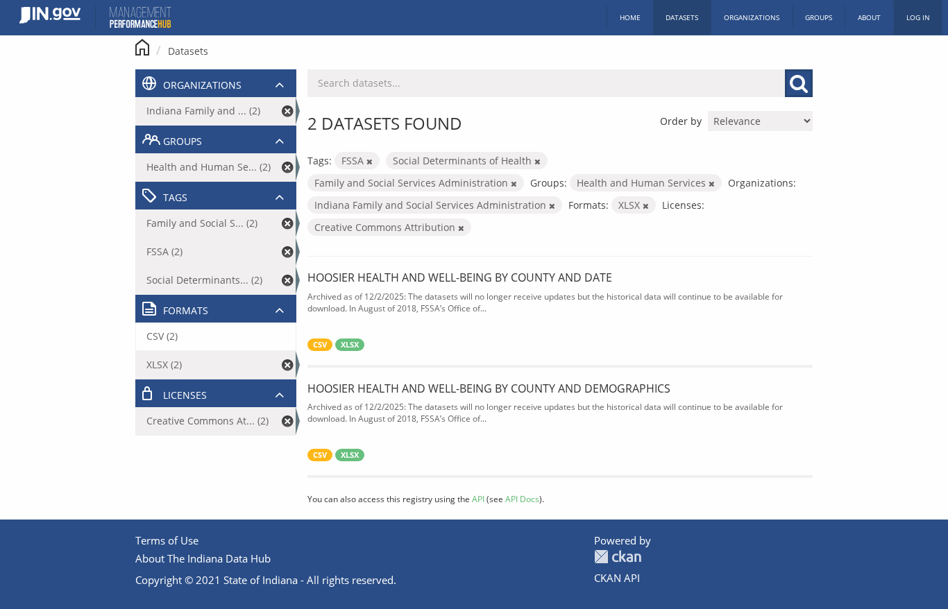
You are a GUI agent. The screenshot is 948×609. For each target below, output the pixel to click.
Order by (681, 121)
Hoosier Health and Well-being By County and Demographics (488, 388)
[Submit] (799, 83)
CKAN (617, 556)
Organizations (751, 17)
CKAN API (617, 578)
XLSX (350, 345)
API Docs (522, 498)
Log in (918, 17)
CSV (320, 345)
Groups (818, 17)
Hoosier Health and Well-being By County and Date (459, 277)
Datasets (682, 17)
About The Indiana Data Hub (203, 558)
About (869, 17)
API (478, 498)
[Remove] (369, 161)
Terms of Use (166, 540)
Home (630, 17)
